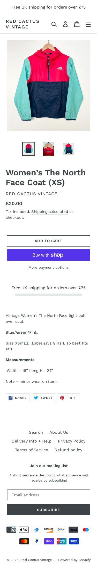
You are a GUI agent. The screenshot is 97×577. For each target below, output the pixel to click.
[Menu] (88, 24)
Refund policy (68, 449)
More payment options (48, 267)
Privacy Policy (71, 441)
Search (36, 432)
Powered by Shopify (74, 560)
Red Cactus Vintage (23, 23)
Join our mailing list (49, 465)
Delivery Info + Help (31, 441)
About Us (58, 432)
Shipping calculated (49, 211)
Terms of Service (31, 449)
